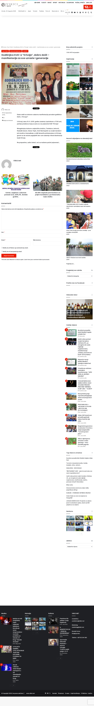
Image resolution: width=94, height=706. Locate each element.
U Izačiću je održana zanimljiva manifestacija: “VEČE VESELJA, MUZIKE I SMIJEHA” (85, 372)
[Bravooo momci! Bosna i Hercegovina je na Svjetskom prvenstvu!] (70, 523)
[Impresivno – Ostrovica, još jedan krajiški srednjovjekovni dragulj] (35, 619)
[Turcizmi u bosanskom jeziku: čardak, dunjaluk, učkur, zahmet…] (86, 70)
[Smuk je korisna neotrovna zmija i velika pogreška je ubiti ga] (86, 98)
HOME (38, 2)
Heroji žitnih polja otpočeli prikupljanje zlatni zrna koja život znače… (85, 396)
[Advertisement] (47, 30)
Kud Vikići (10, 47)
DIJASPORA (70, 2)
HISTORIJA (61, 2)
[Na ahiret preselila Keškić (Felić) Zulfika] (70, 528)
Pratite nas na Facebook (75, 283)
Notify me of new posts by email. (12, 251)
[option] (79, 309)
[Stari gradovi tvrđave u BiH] (42, 619)
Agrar (29, 11)
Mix (62, 11)
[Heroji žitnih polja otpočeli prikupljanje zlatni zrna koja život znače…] (71, 396)
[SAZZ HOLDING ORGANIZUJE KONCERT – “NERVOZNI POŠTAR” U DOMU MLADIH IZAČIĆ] (88, 528)
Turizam (35, 11)
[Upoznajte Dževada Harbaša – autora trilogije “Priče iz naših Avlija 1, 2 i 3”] (53, 642)
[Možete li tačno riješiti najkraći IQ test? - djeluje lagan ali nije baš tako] (86, 126)
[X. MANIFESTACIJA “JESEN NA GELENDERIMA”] (53, 629)
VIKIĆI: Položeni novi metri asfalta (76, 257)
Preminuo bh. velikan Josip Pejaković (64, 620)
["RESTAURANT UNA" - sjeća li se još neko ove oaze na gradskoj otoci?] (72, 84)
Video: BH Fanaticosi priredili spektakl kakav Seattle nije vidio (85, 418)
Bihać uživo (69, 485)
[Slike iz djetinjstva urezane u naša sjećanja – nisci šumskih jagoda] (71, 441)
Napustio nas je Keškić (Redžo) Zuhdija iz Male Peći (84, 361)
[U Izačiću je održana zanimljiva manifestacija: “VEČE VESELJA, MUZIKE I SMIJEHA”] (71, 370)
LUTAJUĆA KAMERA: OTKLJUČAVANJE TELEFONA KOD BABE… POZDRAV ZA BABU (18, 652)
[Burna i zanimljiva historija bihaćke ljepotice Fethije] (42, 628)
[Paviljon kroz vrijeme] (28, 628)
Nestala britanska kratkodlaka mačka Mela (78, 159)
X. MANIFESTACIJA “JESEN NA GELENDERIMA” (65, 630)
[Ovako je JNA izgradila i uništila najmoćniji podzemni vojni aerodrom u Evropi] (42, 624)
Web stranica (37, 240)
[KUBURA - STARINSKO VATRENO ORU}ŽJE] (72, 112)
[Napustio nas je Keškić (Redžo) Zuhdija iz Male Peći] (71, 362)
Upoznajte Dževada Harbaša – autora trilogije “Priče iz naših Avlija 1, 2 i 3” (64, 645)
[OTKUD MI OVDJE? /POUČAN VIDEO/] (28, 624)
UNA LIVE (89, 2)
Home (4, 47)
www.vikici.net (30, 693)
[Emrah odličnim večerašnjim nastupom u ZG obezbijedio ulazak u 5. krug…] (6, 667)
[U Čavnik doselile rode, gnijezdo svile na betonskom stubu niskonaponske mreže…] (70, 518)
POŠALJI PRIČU (80, 2)
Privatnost (61, 693)
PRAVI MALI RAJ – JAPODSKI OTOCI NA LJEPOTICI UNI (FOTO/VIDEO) (84, 407)
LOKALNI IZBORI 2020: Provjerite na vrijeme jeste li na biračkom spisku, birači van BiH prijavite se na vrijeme (78, 502)
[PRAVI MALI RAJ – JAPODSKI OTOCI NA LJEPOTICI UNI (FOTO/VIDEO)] (71, 407)
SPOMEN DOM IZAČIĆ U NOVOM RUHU (77, 183)
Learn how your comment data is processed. (37, 259)
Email (3, 240)
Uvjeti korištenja (75, 693)
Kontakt (54, 693)
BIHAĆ (50, 2)
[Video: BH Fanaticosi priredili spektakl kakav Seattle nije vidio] (71, 417)
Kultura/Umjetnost (15, 51)
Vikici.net (7, 109)
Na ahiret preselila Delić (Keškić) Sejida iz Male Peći (84, 332)
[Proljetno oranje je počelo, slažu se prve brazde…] (79, 528)
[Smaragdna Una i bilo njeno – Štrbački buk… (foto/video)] (79, 518)
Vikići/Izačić (21, 11)
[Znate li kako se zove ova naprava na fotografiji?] (86, 112)
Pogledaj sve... (70, 263)
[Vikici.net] (14, 5)
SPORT (55, 2)
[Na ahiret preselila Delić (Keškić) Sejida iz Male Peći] (72, 70)
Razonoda (54, 11)
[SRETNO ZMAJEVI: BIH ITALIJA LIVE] (79, 523)
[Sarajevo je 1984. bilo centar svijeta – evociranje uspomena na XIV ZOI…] (35, 628)
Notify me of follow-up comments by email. (15, 248)
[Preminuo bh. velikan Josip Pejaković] (53, 621)
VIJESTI (43, 2)
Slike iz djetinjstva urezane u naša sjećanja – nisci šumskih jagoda (84, 441)
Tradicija (41, 11)
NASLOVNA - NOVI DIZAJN (74, 468)
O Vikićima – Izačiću (86, 693)
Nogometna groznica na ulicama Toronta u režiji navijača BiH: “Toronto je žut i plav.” (85, 430)
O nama (67, 693)
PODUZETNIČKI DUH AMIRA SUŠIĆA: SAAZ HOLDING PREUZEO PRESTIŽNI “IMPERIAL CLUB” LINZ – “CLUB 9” (85, 385)
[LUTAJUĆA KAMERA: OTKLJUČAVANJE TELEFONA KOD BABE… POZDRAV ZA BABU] (6, 649)
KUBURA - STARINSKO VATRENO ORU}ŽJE (78, 493)
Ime (2, 232)
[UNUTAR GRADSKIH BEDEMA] (28, 619)
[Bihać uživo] (72, 98)
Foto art (48, 11)
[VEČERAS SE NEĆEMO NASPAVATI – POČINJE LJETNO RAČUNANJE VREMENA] (88, 523)
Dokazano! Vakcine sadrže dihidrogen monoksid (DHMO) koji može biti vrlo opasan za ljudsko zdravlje (78, 314)
